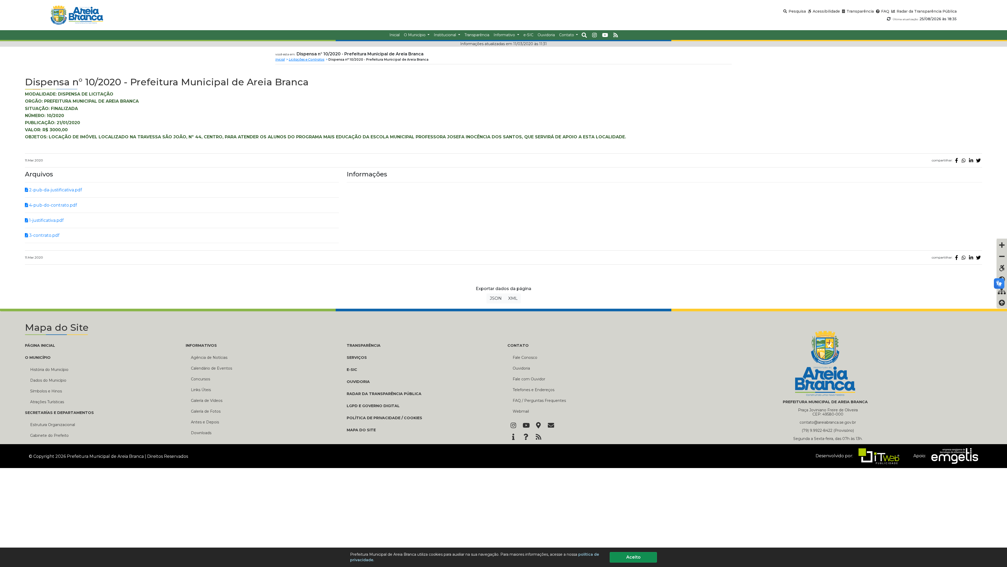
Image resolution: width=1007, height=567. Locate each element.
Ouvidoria (521, 368)
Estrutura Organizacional (52, 424)
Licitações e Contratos (306, 59)
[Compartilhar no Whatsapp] (963, 160)
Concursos (200, 379)
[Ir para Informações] (513, 437)
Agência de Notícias (209, 357)
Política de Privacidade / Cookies (384, 418)
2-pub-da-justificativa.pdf (55, 189)
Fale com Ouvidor (529, 379)
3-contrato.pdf (44, 235)
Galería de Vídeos (206, 400)
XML (512, 298)
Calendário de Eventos (211, 368)
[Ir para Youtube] (526, 425)
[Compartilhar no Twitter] (978, 160)
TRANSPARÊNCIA (364, 345)
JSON (496, 298)
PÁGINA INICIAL (40, 345)
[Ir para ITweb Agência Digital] (877, 455)
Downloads (201, 432)
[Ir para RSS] (538, 437)
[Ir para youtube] (605, 35)
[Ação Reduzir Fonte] (1002, 256)
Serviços (357, 357)
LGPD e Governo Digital (373, 405)
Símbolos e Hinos (46, 391)
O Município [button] (415, 35)
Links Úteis (201, 389)
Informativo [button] (505, 35)
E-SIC (352, 369)
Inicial (280, 59)
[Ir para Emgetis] (952, 455)
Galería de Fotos (206, 411)
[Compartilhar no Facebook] (956, 160)
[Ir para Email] (551, 425)
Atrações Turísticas (47, 402)
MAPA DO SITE (361, 430)
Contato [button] (567, 35)
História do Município (49, 369)
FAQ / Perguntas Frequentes (539, 400)
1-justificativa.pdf (46, 220)
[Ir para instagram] (594, 35)
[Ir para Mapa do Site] (538, 425)
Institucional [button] (445, 35)
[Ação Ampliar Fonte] (1002, 245)
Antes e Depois (205, 422)
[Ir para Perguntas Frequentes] (526, 437)
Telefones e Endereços (533, 389)
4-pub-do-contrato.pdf (52, 205)
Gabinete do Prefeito (49, 435)
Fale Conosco (525, 357)
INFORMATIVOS (201, 345)
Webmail (521, 411)
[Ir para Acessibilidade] (1002, 268)
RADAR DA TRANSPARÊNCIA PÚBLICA (384, 393)
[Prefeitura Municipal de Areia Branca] (76, 15)
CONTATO (518, 345)
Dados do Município (48, 380)
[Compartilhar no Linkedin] (971, 160)
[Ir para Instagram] (513, 425)
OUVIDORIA (358, 381)
